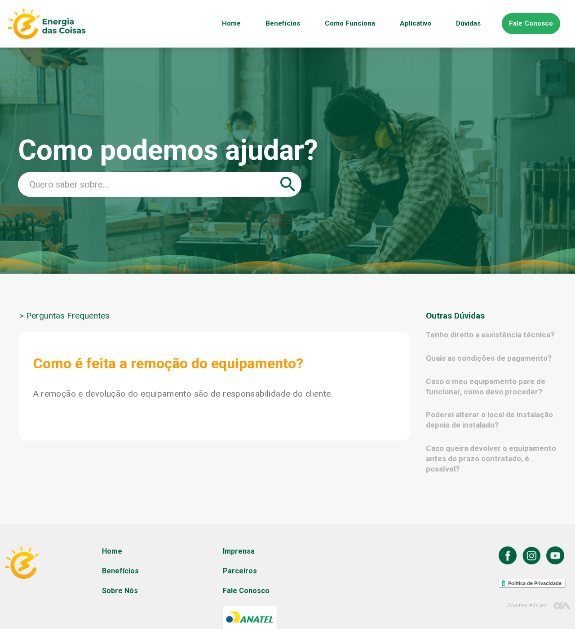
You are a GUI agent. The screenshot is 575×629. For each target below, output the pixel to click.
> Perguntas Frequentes (64, 316)
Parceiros (240, 571)
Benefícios (282, 23)
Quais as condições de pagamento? (489, 358)
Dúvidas (468, 23)
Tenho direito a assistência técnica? (490, 334)
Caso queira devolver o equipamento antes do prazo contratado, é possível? (491, 458)
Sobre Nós (120, 590)
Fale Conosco (531, 23)
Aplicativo (415, 23)
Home (231, 23)
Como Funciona (350, 23)
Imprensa (239, 551)
